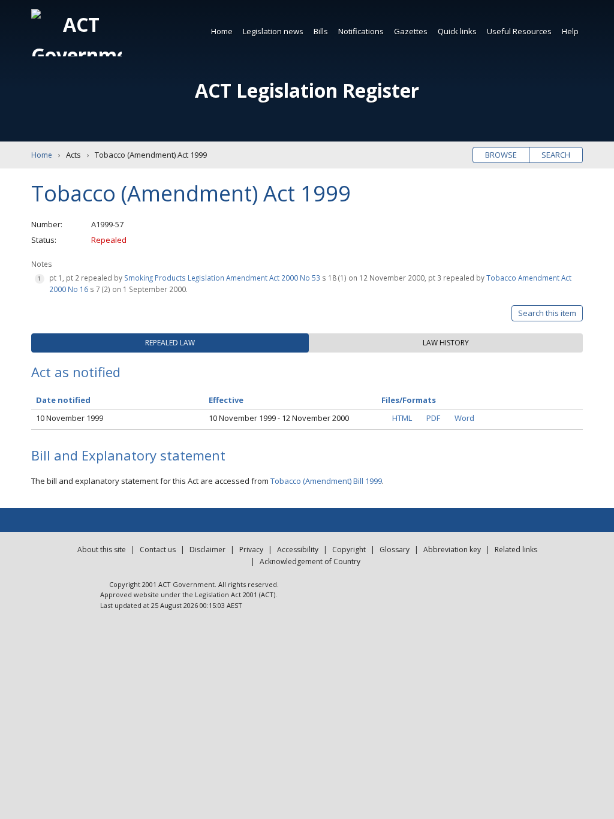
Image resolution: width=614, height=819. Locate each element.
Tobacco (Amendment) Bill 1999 (326, 480)
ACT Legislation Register (307, 90)
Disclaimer (207, 549)
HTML (402, 417)
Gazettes (411, 31)
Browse (501, 154)
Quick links (457, 31)
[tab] (170, 343)
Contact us (158, 549)
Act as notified (76, 372)
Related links (516, 549)
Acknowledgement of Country (310, 561)
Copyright (349, 549)
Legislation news (273, 31)
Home (222, 31)
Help (570, 31)
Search (555, 154)
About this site (101, 549)
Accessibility (297, 549)
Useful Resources (519, 31)
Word (464, 417)
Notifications (361, 31)
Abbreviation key (452, 549)
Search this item (547, 313)
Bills (321, 31)
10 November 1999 (69, 417)
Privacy (251, 549)
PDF (433, 417)
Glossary (395, 549)
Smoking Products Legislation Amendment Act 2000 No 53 (222, 277)
